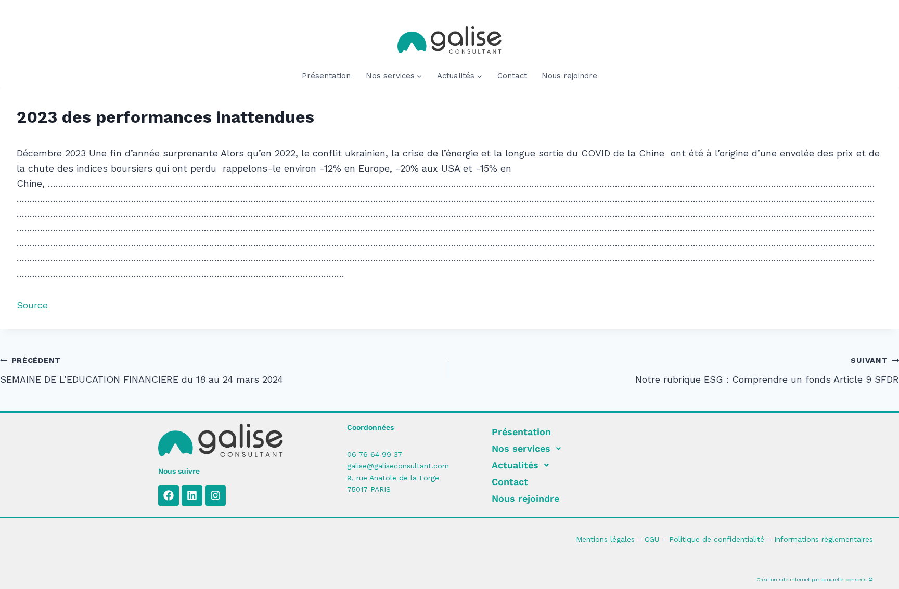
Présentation (326, 76)
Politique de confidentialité (716, 539)
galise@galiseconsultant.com (398, 466)
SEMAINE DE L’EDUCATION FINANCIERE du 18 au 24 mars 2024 (141, 370)
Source (32, 304)
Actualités (515, 465)
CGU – (657, 539)
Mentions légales (605, 539)
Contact (512, 76)
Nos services (521, 448)
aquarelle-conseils (844, 579)
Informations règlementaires (823, 539)
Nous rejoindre (569, 76)
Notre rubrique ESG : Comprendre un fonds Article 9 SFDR (767, 370)
